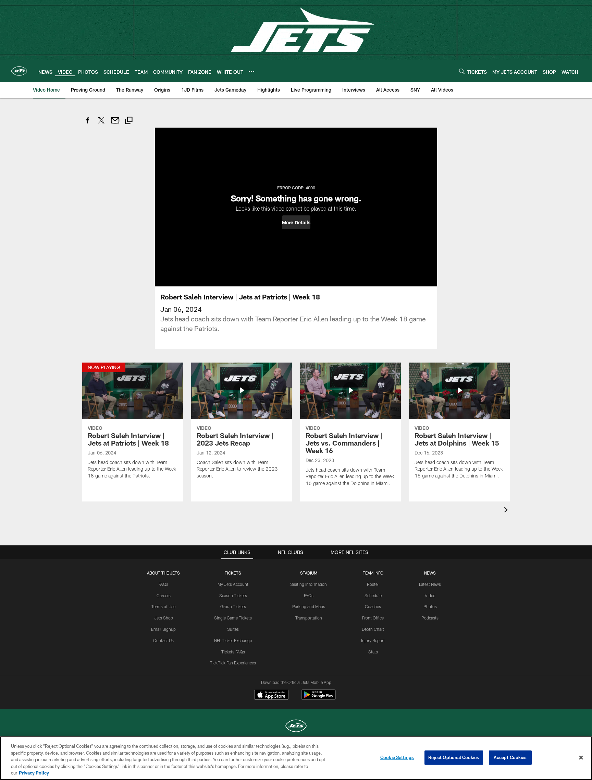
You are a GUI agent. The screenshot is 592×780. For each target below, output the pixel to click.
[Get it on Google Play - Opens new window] (318, 698)
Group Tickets (233, 606)
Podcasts (430, 617)
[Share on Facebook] (87, 124)
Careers (164, 595)
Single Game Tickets (233, 617)
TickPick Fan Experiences (233, 662)
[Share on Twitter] (101, 124)
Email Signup (163, 629)
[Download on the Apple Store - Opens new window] (271, 695)
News (430, 572)
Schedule (373, 595)
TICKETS (233, 572)
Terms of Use (163, 606)
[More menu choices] (251, 71)
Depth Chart (373, 629)
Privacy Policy (34, 773)
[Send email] (115, 124)
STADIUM (308, 572)
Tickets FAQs (233, 651)
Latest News (430, 584)
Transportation (308, 617)
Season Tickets (233, 595)
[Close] (581, 757)
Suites (233, 629)
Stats (373, 651)
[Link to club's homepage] (19, 71)
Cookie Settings (397, 757)
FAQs (163, 584)
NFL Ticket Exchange (233, 640)
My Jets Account (233, 584)
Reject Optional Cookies (453, 757)
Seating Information (308, 584)
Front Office (373, 617)
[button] (296, 222)
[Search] (462, 71)
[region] (296, 758)
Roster (373, 584)
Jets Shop (163, 617)
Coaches (373, 606)
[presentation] (507, 510)
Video (430, 595)
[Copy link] (128, 121)
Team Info (373, 572)
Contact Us (163, 640)
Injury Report (373, 640)
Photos (430, 606)
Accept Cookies (510, 757)
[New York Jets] (296, 726)
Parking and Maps (308, 606)
